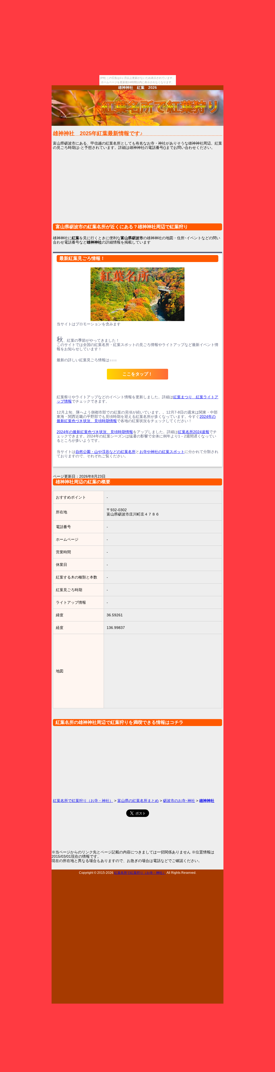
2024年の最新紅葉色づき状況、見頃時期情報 (95, 432)
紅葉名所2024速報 (193, 432)
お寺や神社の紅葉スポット (161, 452)
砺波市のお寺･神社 (179, 800)
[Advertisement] (137, 189)
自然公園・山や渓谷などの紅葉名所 (105, 452)
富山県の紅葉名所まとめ (138, 800)
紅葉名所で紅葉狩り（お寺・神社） (83, 800)
